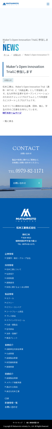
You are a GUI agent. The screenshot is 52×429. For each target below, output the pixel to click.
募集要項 (10, 282)
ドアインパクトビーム (15, 320)
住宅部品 (10, 329)
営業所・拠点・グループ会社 (18, 258)
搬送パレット (12, 338)
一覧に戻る (8, 121)
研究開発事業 (12, 362)
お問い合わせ (19, 183)
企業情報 (9, 253)
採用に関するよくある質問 (17, 287)
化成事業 (10, 353)
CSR (7, 398)
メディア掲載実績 (13, 382)
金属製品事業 (12, 358)
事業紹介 (9, 344)
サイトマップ (17, 422)
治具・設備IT (12, 333)
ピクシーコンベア (13, 307)
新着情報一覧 (11, 402)
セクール (10, 298)
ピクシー (10, 302)
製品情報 (9, 294)
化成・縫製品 (12, 324)
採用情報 (9, 265)
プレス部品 (11, 316)
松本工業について (13, 269)
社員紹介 (10, 273)
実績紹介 (9, 373)
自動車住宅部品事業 (14, 349)
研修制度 (10, 278)
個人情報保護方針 (32, 422)
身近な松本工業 (12, 391)
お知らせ (17, 55)
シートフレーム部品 (14, 311)
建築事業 (10, 366)
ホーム (6, 55)
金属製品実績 (12, 378)
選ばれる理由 (12, 386)
